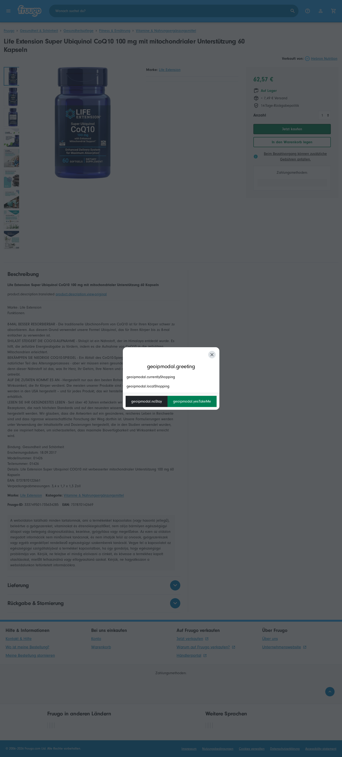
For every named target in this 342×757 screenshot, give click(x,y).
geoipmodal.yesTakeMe (192, 401)
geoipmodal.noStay (146, 401)
